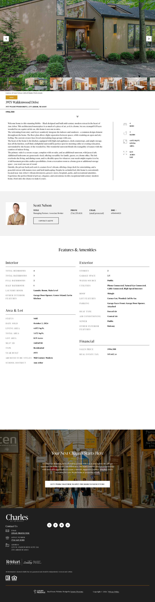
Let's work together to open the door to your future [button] (77, 484)
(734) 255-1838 (76, 213)
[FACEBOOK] (55, 525)
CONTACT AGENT (46, 220)
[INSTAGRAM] (49, 525)
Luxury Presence (77, 591)
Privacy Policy (113, 591)
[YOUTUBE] (61, 525)
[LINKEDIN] (67, 525)
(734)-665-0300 (18, 540)
